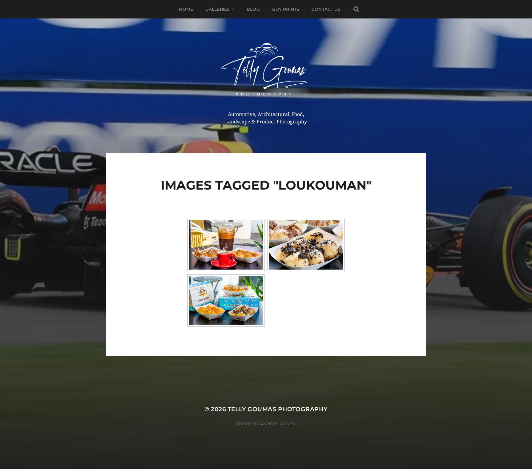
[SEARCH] (356, 9)
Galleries (217, 9)
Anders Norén (278, 423)
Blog (253, 9)
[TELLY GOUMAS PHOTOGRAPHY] (266, 71)
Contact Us (326, 9)
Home (186, 9)
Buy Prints (285, 9)
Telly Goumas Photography (278, 409)
